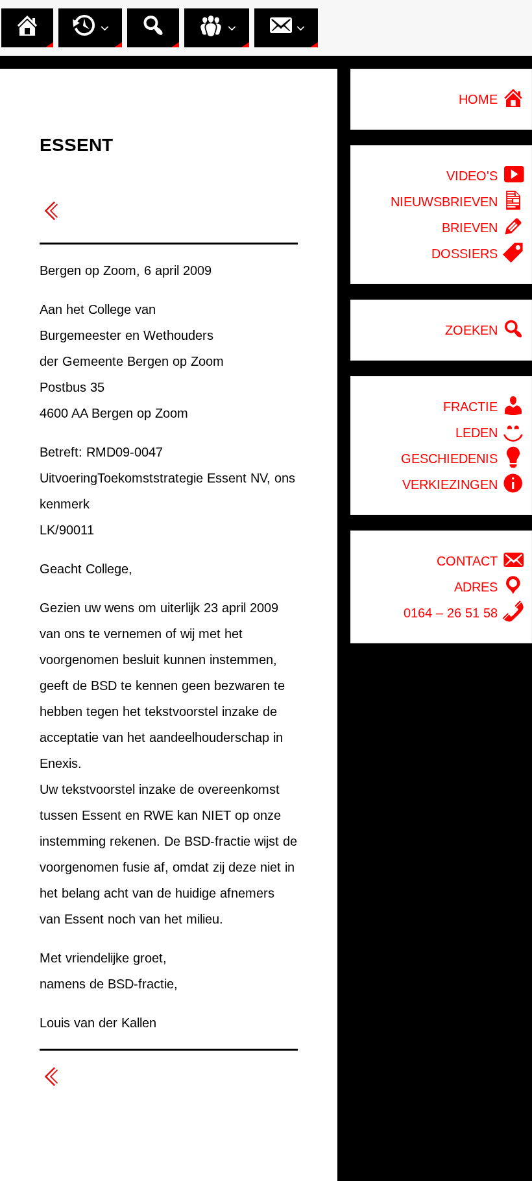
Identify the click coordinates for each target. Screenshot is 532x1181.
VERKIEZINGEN (452, 484)
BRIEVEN (472, 228)
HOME (480, 99)
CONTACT (469, 561)
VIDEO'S (474, 176)
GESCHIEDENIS (451, 458)
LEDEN (478, 432)
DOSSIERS (466, 253)
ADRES (478, 587)
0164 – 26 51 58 (453, 613)
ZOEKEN (473, 330)
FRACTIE (472, 407)
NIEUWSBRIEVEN (446, 202)
